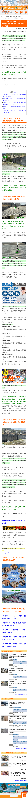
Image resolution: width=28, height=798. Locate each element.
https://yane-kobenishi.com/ (9, 553)
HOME (2, 16)
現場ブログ (8, 16)
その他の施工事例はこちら (21, 694)
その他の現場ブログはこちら (20, 780)
